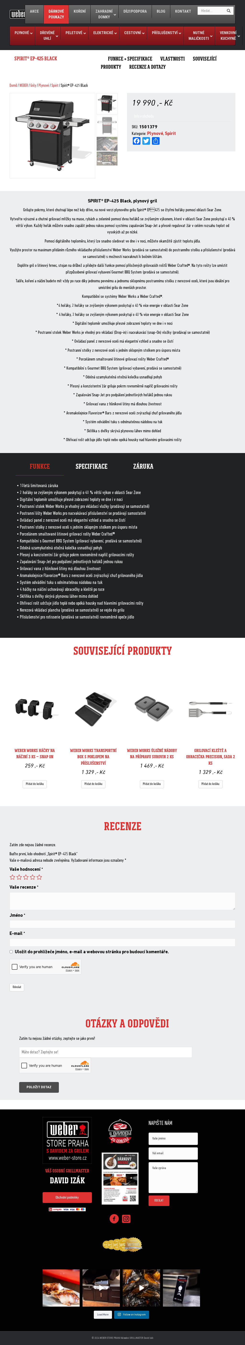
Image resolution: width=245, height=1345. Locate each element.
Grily (33, 86)
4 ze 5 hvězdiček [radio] (32, 877)
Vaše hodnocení (26, 869)
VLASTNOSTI (172, 59)
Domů (13, 86)
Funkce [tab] (40, 466)
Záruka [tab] (143, 466)
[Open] (61, 1288)
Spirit (54, 86)
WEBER (23, 86)
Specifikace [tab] (91, 466)
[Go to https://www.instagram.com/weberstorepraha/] (126, 1219)
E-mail (17, 934)
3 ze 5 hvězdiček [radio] (26, 877)
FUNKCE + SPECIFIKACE (130, 59)
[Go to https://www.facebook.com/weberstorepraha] (114, 1219)
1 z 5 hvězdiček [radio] (12, 877)
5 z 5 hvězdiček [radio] (39, 877)
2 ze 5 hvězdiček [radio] (19, 877)
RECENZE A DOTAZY (147, 67)
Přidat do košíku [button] (35, 784)
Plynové (44, 86)
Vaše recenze (24, 887)
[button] (67, 1197)
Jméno (17, 915)
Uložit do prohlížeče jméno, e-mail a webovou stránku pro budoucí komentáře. (92, 952)
